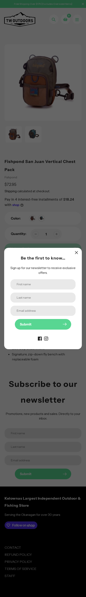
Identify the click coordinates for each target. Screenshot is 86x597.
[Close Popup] (76, 252)
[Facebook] (40, 338)
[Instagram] (46, 338)
